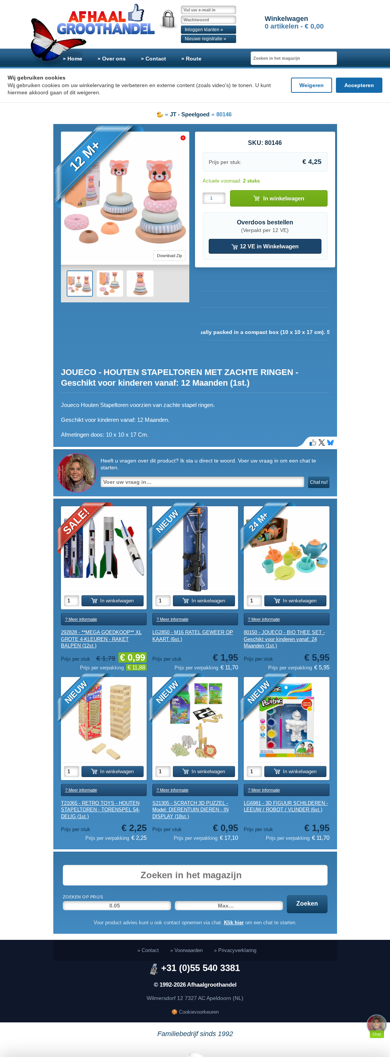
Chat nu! (319, 482)
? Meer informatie (81, 619)
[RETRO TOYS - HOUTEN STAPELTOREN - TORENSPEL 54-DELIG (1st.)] (104, 720)
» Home (72, 59)
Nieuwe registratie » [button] (205, 38)
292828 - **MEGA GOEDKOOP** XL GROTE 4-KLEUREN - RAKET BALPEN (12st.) (101, 639)
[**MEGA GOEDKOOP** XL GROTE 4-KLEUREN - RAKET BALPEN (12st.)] (104, 549)
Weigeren (311, 85)
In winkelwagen (283, 198)
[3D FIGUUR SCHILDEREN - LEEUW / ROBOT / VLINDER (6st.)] (286, 720)
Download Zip (169, 255)
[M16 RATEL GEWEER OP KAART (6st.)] (195, 549)
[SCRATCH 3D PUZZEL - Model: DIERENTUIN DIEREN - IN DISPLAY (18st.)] (195, 720)
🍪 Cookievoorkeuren (195, 1012)
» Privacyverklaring (235, 950)
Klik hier (234, 922)
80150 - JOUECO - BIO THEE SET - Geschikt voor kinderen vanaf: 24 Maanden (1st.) (284, 639)
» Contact (153, 59)
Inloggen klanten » (204, 29)
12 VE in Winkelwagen (268, 246)
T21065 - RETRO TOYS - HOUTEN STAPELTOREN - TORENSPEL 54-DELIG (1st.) (100, 809)
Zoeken (307, 903)
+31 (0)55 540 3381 (200, 968)
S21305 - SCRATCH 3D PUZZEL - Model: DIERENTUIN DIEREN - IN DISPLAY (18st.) (190, 809)
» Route (191, 59)
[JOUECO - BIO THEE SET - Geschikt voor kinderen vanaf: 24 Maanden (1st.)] (286, 549)
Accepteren (359, 85)
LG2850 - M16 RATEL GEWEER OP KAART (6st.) (192, 635)
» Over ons (112, 59)
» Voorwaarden (186, 950)
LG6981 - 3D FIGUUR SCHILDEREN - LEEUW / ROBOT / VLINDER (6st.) (286, 806)
